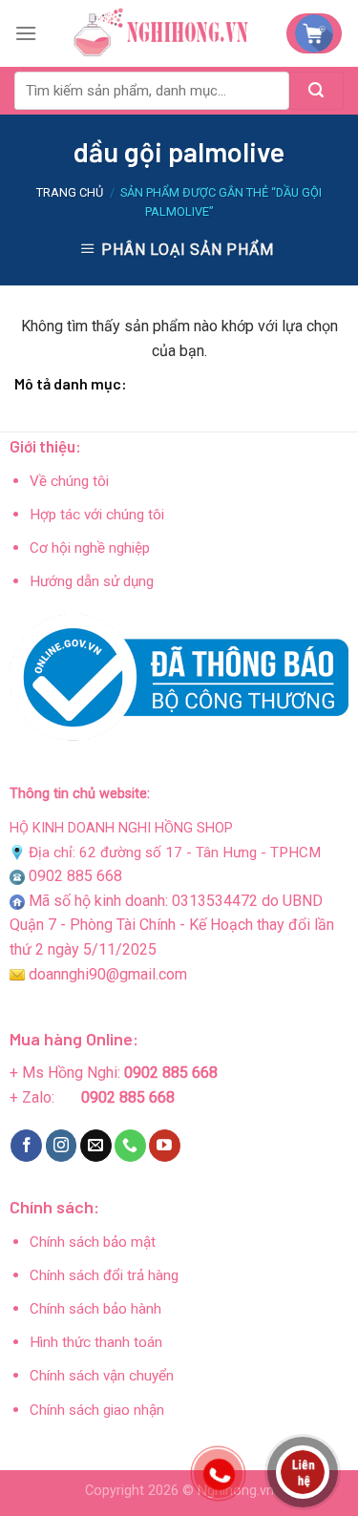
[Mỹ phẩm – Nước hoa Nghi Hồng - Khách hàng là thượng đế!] (161, 33)
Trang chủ (69, 192)
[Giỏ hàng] (314, 33)
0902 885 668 (75, 876)
